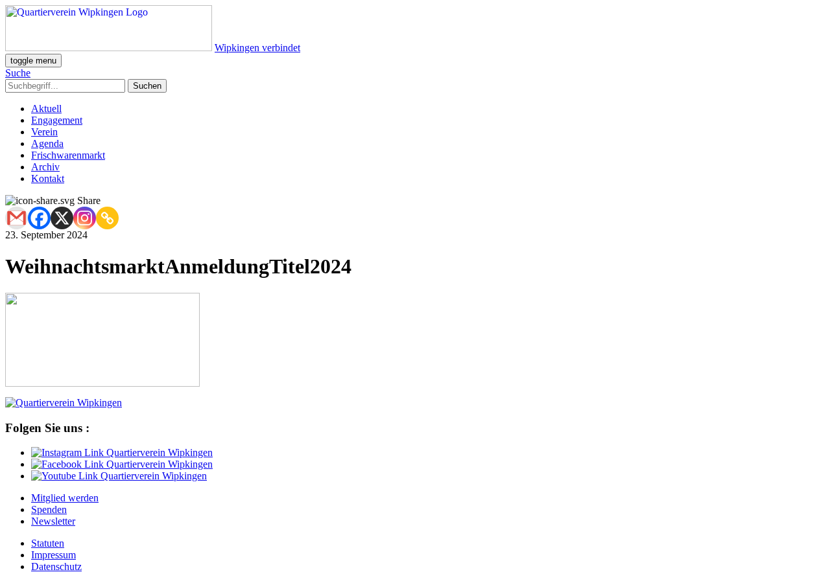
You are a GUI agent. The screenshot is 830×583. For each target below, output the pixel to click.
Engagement (56, 120)
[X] (62, 218)
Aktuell (46, 108)
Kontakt (47, 178)
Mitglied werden (65, 497)
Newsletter (53, 521)
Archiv (45, 166)
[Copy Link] (107, 218)
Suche (17, 72)
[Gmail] (16, 218)
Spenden (49, 509)
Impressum (53, 554)
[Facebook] (39, 218)
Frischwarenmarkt (68, 155)
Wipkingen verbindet (257, 47)
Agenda (47, 143)
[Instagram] (84, 218)
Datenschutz (56, 566)
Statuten (47, 543)
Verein (44, 131)
